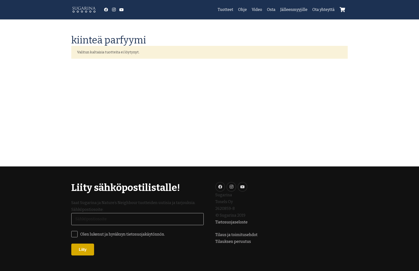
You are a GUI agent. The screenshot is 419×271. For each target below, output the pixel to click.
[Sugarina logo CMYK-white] (84, 10)
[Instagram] (114, 10)
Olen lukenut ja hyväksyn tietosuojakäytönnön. (122, 234)
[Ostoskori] (342, 9)
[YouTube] (121, 10)
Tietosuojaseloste (231, 222)
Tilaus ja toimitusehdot (236, 234)
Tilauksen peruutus (233, 241)
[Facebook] (106, 10)
